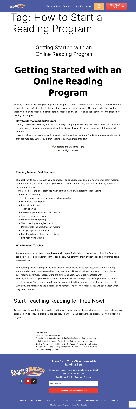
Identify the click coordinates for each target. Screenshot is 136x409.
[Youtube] (28, 381)
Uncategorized (54, 335)
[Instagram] (34, 381)
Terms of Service (77, 400)
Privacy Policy (51, 400)
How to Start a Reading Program (70, 344)
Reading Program (83, 6)
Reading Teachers (29, 267)
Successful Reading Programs (48, 350)
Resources (67, 6)
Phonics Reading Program (59, 405)
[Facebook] (22, 381)
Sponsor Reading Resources (96, 400)
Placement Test (53, 6)
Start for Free (114, 400)
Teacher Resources (36, 400)
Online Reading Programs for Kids (57, 347)
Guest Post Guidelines (80, 405)
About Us (23, 400)
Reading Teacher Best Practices (84, 347)
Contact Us (64, 400)
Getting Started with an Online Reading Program (61, 338)
